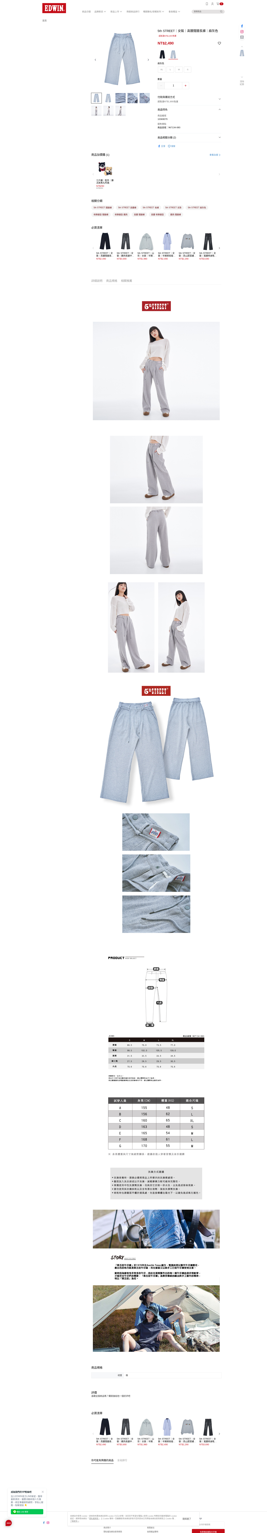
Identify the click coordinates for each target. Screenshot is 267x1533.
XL (161, 69)
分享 (163, 146)
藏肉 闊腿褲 (175, 214)
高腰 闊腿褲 (139, 214)
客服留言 (151, 1528)
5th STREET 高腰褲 (127, 207)
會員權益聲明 (152, 1532)
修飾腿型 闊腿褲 (101, 214)
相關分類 (96, 201)
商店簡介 (107, 1528)
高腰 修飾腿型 (157, 214)
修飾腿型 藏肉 (121, 214)
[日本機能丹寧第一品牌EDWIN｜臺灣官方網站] (59, 8)
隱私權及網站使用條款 (113, 1532)
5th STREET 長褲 (151, 207)
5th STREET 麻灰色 (197, 207)
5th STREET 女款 (173, 207)
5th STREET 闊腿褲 (103, 207)
